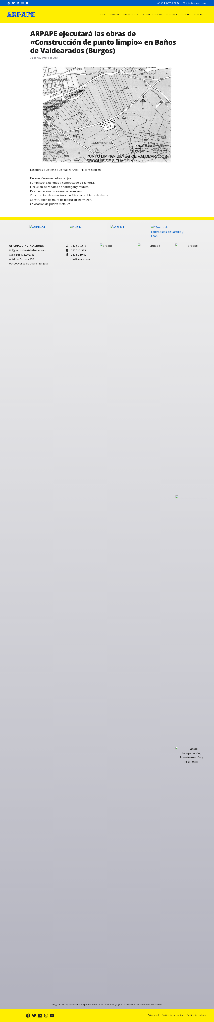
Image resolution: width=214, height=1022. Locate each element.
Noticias (185, 14)
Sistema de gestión (152, 14)
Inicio (103, 14)
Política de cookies (196, 1014)
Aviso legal (153, 1014)
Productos (129, 14)
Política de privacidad (173, 1014)
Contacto (199, 14)
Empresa (115, 14)
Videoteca (171, 14)
